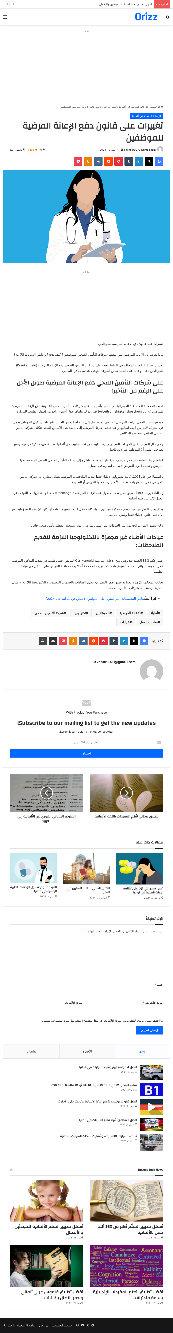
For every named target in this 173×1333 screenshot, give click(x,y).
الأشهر (142, 1051)
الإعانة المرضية (130, 613)
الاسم (159, 984)
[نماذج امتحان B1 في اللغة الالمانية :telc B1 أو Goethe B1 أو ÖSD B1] (151, 1089)
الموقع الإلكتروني (73, 1002)
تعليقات (31, 1051)
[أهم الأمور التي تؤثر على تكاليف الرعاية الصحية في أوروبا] (139, 869)
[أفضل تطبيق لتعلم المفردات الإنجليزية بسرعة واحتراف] (126, 1266)
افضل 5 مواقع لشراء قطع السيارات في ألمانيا (108, 1120)
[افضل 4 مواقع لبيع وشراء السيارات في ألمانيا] (151, 1072)
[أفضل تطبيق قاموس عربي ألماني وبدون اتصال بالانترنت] (46, 1266)
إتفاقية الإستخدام (26, 1325)
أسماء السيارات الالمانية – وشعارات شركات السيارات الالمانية (98, 1136)
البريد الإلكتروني (153, 1002)
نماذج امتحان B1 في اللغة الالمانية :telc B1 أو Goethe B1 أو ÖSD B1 (94, 1085)
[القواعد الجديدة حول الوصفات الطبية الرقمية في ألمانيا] (33, 868)
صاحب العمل (148, 622)
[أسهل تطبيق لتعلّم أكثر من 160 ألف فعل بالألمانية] (126, 1201)
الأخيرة (87, 1051)
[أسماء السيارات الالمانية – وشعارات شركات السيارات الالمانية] (151, 1142)
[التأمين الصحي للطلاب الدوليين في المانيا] (86, 868)
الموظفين (102, 613)
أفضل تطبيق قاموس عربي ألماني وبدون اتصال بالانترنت (52, 1295)
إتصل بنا (9, 1325)
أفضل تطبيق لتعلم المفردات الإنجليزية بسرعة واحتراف (128, 1295)
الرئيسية (155, 106)
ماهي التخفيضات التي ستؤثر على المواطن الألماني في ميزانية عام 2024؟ (94, 599)
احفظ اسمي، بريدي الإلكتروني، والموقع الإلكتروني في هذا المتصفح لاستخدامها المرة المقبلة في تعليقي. (101, 1020)
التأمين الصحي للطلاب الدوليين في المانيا (88, 890)
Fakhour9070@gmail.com (140, 149)
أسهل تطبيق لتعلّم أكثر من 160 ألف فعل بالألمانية (130, 1229)
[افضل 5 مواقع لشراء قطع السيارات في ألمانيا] (151, 1124)
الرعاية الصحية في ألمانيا (133, 106)
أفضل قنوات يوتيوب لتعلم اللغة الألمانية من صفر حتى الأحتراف (97, 1101)
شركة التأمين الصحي (49, 613)
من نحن (43, 1325)
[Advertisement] (86, 64)
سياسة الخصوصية (61, 1325)
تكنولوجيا (80, 613)
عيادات (125, 622)
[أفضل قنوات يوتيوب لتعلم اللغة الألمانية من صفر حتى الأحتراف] (151, 1107)
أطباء (154, 613)
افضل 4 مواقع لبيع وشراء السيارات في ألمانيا (108, 1067)
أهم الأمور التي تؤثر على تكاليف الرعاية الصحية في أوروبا (143, 890)
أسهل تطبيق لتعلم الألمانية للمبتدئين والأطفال (125, 4)
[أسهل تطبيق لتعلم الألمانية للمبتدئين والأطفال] (46, 1201)
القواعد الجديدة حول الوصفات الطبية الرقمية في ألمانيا (33, 889)
